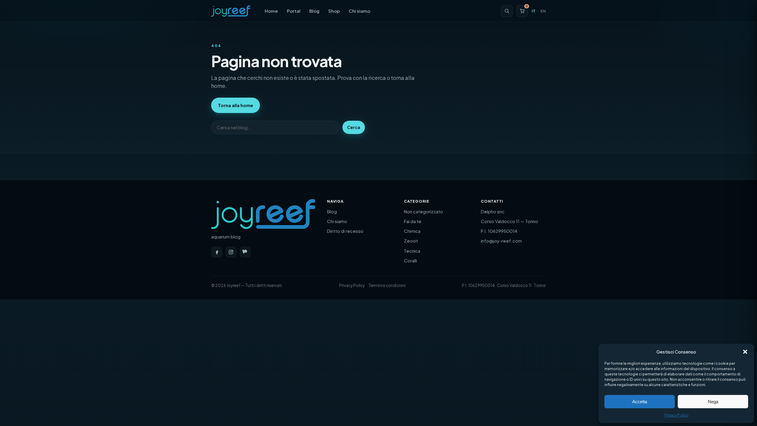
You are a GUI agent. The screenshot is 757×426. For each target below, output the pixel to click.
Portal (293, 11)
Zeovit (411, 240)
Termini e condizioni (387, 285)
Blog (314, 11)
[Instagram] (231, 252)
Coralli (410, 260)
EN (543, 11)
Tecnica (412, 251)
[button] (745, 352)
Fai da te (412, 221)
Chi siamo (359, 11)
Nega (713, 401)
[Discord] (245, 252)
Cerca (353, 127)
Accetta (639, 401)
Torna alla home (235, 105)
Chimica (412, 231)
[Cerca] (507, 11)
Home (271, 11)
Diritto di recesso (345, 231)
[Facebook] (216, 252)
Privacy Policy (676, 415)
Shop (334, 11)
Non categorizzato (423, 211)
